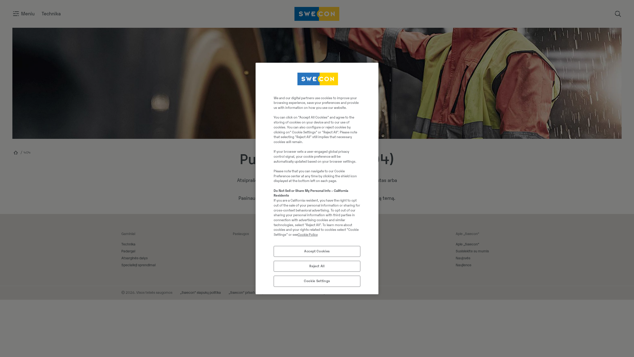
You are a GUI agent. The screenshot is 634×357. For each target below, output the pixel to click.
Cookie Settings (317, 281)
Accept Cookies (317, 251)
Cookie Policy (308, 235)
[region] (317, 178)
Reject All (317, 266)
